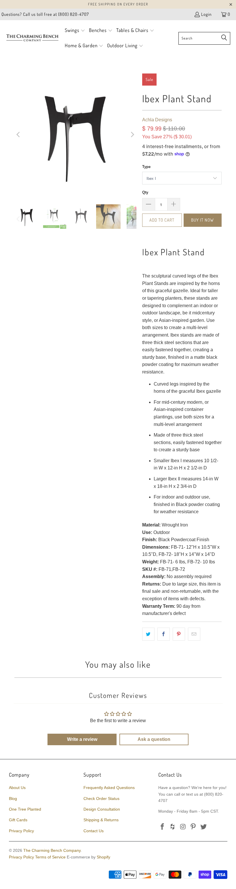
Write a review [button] (82, 739)
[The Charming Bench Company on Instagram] (183, 827)
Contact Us (93, 830)
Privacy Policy (21, 830)
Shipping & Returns (101, 820)
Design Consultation (101, 809)
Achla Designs (157, 119)
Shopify (103, 857)
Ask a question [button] (154, 739)
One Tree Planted (25, 809)
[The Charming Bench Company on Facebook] (162, 827)
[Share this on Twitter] (148, 634)
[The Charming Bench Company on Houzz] (173, 827)
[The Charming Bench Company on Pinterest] (193, 827)
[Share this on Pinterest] (179, 634)
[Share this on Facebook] (163, 634)
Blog (13, 798)
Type (146, 167)
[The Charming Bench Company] (32, 38)
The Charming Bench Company (52, 850)
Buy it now (202, 220)
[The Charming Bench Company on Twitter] (203, 827)
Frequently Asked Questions (109, 787)
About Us (17, 787)
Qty (145, 192)
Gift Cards (18, 820)
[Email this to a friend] (194, 634)
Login (206, 14)
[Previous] (18, 134)
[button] (75, 30)
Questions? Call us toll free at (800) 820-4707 (45, 14)
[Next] (132, 134)
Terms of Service (50, 857)
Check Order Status (101, 798)
